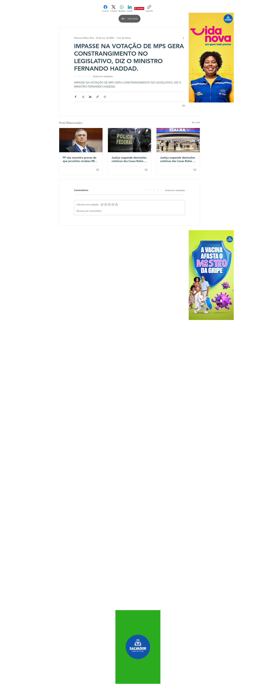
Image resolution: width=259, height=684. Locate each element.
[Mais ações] (183, 38)
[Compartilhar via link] (97, 96)
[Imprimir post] (104, 96)
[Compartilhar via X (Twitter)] (82, 96)
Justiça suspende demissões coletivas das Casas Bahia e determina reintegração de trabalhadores (129, 159)
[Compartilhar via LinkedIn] (90, 96)
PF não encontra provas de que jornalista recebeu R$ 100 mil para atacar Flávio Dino (79, 159)
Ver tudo (196, 122)
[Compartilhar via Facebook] (75, 96)
